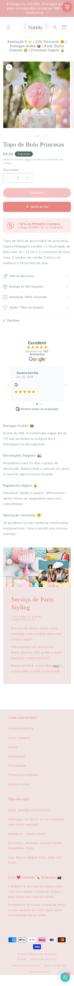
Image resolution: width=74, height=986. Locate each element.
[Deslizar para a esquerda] (27, 135)
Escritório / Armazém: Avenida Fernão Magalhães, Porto (35, 845)
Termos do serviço (55, 965)
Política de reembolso (43, 959)
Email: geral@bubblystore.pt (29, 810)
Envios (13, 747)
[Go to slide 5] (33, 403)
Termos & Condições (23, 774)
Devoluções (16, 756)
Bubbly (32, 954)
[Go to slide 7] (40, 403)
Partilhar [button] (13, 320)
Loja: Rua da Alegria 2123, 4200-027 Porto (35, 860)
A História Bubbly (20, 728)
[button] (8, 27)
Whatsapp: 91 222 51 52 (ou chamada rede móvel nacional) (36, 822)
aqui (56, 666)
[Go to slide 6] (37, 404)
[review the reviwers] (16, 385)
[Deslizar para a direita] (46, 135)
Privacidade (17, 765)
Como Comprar (19, 738)
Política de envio (39, 971)
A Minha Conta (18, 784)
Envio (28, 159)
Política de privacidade (26, 965)
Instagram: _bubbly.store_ (27, 833)
